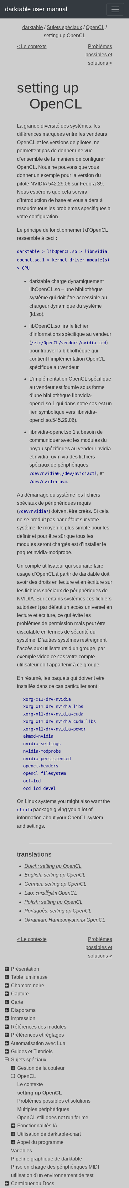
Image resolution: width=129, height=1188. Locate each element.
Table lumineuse (29, 977)
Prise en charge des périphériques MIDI (55, 1167)
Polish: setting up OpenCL (53, 902)
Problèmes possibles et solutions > (98, 55)
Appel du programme (40, 1142)
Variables (21, 1150)
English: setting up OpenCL (54, 874)
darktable (32, 27)
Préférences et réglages (37, 1035)
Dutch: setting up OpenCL (53, 866)
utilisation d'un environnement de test (52, 1175)
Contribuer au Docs (32, 1183)
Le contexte (30, 1084)
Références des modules (38, 1026)
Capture (20, 993)
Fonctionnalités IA (37, 1125)
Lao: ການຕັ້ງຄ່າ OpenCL (50, 893)
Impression (23, 1018)
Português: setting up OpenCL (57, 910)
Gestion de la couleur (40, 1068)
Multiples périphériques (43, 1109)
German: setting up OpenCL (55, 884)
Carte (17, 1002)
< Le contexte (32, 46)
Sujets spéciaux (64, 27)
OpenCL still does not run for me (52, 1117)
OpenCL (95, 27)
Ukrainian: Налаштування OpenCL (64, 920)
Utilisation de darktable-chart (49, 1134)
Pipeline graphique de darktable (46, 1158)
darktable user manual (36, 9)
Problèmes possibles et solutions (53, 1101)
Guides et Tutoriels (32, 1051)
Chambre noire (27, 985)
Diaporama (23, 1010)
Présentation (25, 969)
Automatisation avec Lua (38, 1043)
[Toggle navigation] (115, 9)
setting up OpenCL (39, 1092)
